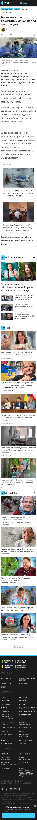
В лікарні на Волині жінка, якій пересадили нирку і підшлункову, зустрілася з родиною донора (17, 228)
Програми (5, 768)
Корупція (23, 697)
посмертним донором (14, 76)
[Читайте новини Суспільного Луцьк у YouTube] (11, 789)
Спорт (3, 687)
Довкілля (5, 711)
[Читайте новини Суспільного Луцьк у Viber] (15, 789)
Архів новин (24, 754)
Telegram (5, 240)
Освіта (22, 704)
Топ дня (24, 9)
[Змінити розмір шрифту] (34, 35)
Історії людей (25, 728)
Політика (5, 731)
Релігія (22, 731)
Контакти (5, 754)
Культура (23, 683)
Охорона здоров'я (7, 12)
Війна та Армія (25, 740)
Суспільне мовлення (5, 758)
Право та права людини (7, 723)
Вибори (4, 708)
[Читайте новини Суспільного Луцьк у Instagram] (6, 789)
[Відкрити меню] (35, 3)
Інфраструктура (26, 715)
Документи (24, 763)
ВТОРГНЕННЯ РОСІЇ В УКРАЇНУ (27, 679)
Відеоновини (7, 744)
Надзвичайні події (27, 708)
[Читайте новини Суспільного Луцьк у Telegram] (19, 789)
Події (3, 697)
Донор (17, 9)
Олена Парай (11, 30)
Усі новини (6, 678)
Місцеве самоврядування (26, 723)
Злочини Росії (7, 735)
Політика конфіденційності (9, 764)
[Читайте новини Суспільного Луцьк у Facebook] (2, 789)
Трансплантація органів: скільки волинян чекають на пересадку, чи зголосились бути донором (18, 193)
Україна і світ (6, 683)
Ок (19, 815)
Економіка (5, 704)
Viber (16, 240)
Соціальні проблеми (23, 736)
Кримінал (5, 701)
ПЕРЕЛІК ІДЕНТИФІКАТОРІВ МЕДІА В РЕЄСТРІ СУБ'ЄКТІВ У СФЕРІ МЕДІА (26, 772)
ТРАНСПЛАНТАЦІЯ (7, 9)
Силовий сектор (8, 728)
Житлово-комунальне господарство (7, 717)
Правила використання (25, 758)
